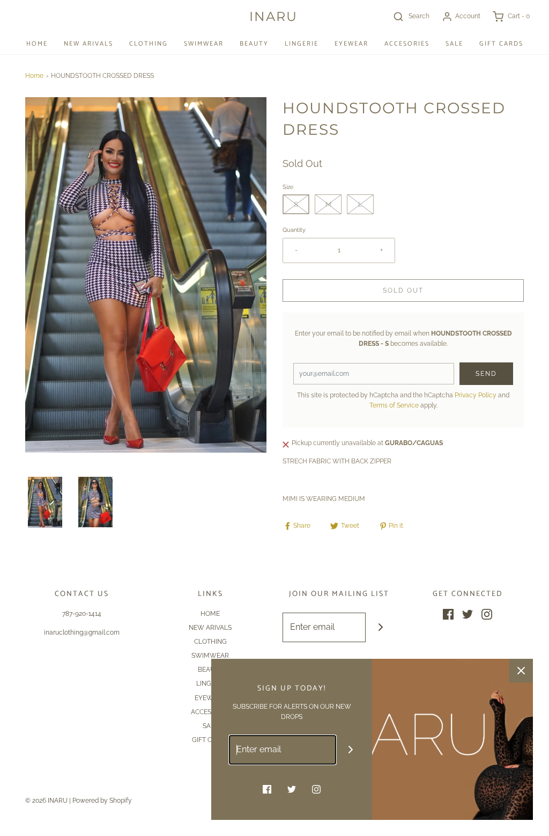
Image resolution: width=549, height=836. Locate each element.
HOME (37, 44)
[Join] (380, 627)
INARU (273, 16)
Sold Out (403, 290)
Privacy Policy (475, 395)
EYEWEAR (351, 44)
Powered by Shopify (102, 800)
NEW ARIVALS (88, 44)
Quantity (294, 230)
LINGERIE (301, 44)
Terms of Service (394, 405)
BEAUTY (254, 44)
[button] (45, 502)
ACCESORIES (406, 44)
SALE (454, 44)
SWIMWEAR (204, 44)
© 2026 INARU (46, 800)
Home (34, 75)
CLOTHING (148, 44)
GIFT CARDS (501, 44)
